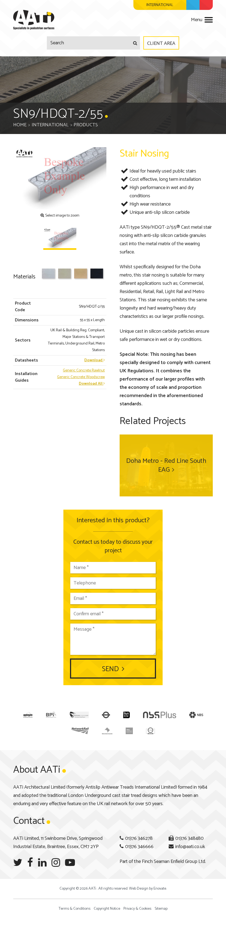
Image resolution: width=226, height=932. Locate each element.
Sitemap (161, 909)
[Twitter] (17, 862)
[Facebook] (30, 862)
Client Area (161, 43)
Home (19, 125)
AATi (33, 20)
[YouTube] (70, 862)
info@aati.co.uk (190, 847)
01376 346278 (139, 838)
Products (86, 125)
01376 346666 (139, 847)
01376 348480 (189, 838)
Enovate (160, 888)
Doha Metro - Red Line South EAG (166, 465)
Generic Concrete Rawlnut (84, 370)
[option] (59, 178)
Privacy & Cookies (137, 909)
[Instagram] (56, 862)
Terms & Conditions (74, 909)
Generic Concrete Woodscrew (81, 377)
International (50, 125)
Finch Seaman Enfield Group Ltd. (174, 861)
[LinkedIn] (42, 862)
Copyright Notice (107, 909)
